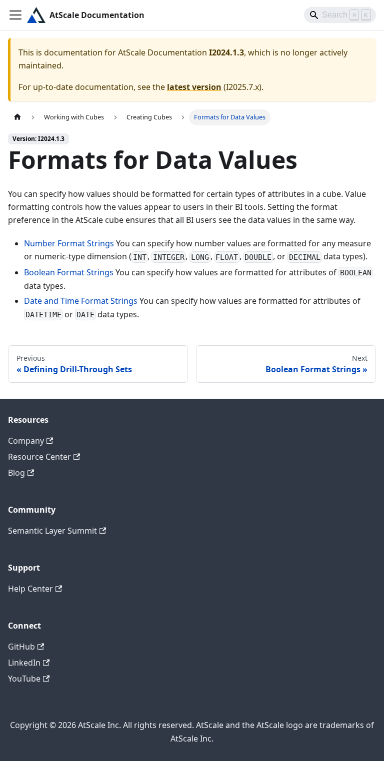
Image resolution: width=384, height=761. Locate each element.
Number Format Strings (69, 243)
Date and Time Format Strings (81, 300)
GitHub (21, 646)
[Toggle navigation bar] (15, 14)
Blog (16, 472)
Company (26, 440)
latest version (194, 86)
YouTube (24, 678)
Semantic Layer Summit (52, 530)
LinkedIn (24, 662)
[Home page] (17, 117)
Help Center (30, 588)
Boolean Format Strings (69, 272)
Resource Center (39, 456)
